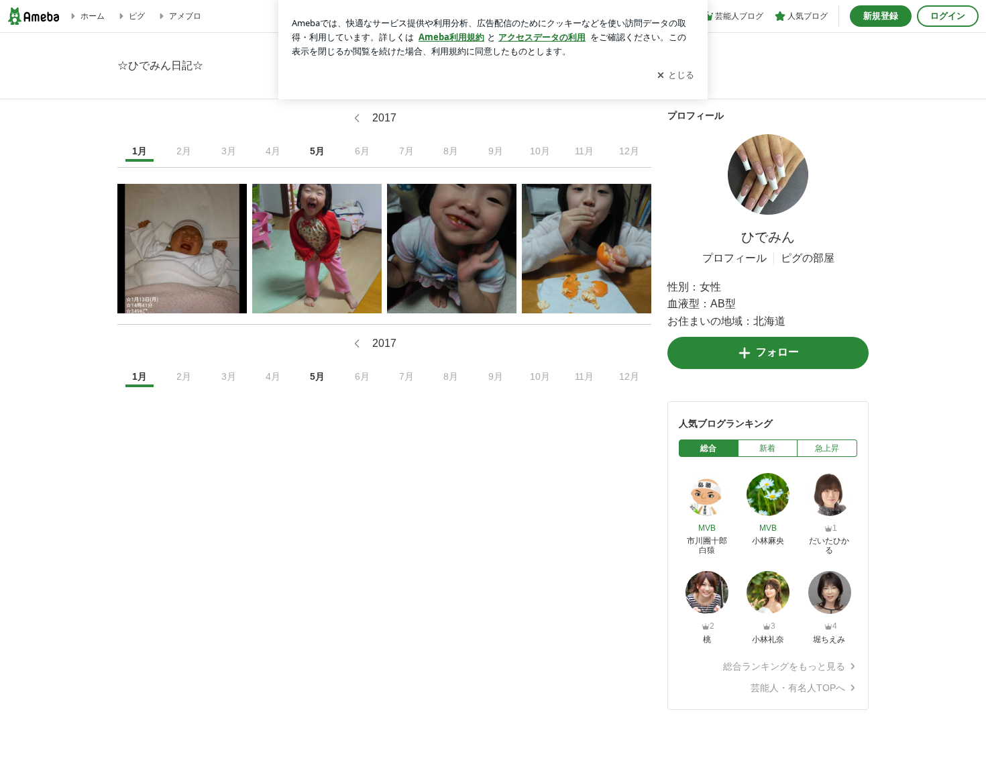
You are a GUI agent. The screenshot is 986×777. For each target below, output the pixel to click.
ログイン (947, 16)
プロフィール (734, 258)
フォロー (777, 352)
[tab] (708, 448)
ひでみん (768, 236)
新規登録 (880, 16)
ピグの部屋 (807, 258)
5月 (317, 151)
